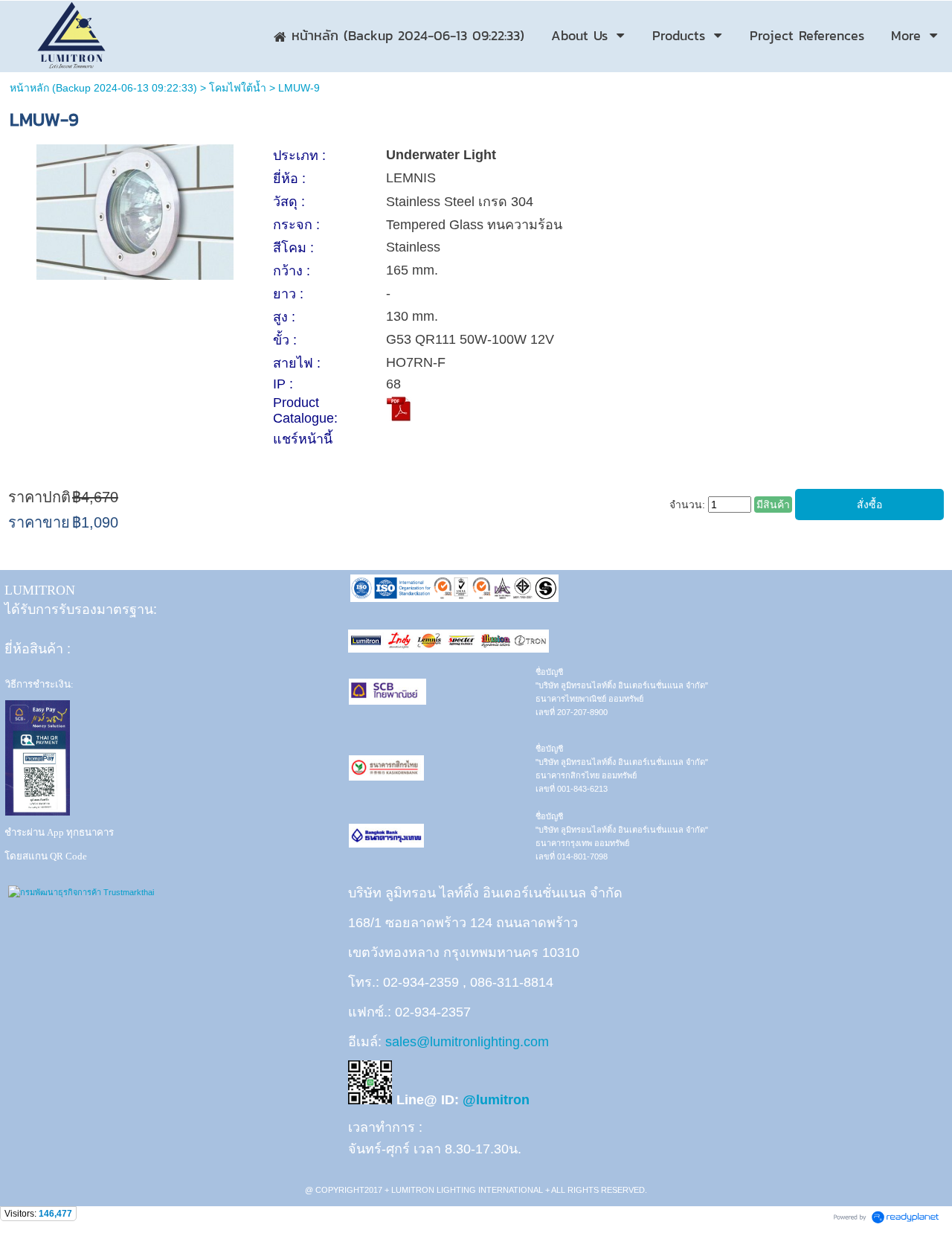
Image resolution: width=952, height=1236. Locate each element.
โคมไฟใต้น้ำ (237, 88)
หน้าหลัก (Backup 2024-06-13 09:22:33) (103, 88)
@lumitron (496, 1099)
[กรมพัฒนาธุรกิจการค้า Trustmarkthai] (79, 892)
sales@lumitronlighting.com (467, 1041)
